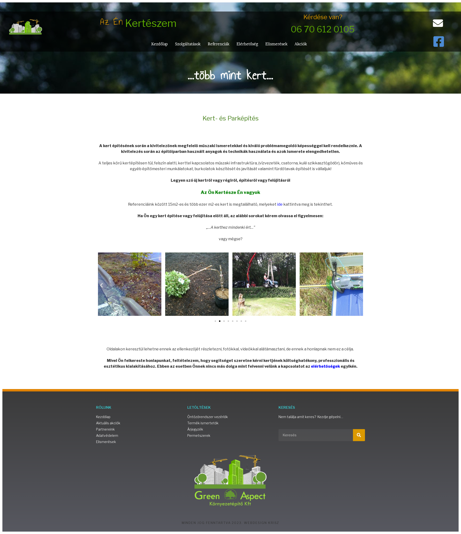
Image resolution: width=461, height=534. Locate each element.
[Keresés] (359, 435)
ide (280, 204)
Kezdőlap (159, 44)
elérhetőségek (325, 366)
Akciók (301, 44)
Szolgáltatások (187, 44)
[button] (101, 285)
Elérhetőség (247, 44)
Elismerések (276, 44)
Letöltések (199, 407)
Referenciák (218, 44)
